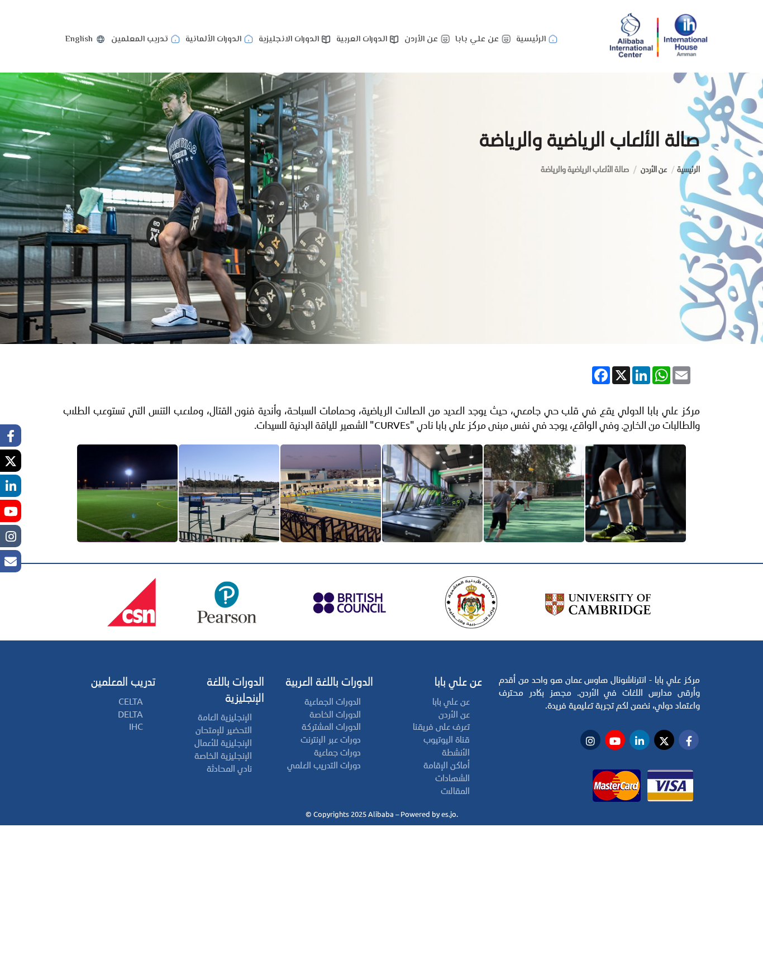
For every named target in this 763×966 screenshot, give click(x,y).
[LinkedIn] (10, 486)
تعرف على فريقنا (441, 727)
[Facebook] (10, 435)
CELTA (130, 702)
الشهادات (452, 778)
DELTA (130, 714)
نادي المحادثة (229, 769)
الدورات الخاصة (335, 714)
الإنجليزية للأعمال (223, 743)
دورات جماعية (337, 752)
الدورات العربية (361, 39)
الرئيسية (531, 39)
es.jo (448, 814)
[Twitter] (10, 460)
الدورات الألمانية (213, 39)
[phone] (10, 561)
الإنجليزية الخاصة (223, 756)
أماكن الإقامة (446, 765)
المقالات (455, 791)
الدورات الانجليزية (289, 39)
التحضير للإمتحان (223, 730)
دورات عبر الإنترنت (331, 739)
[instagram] (10, 536)
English (79, 39)
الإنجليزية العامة (225, 717)
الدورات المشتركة (331, 727)
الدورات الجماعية (332, 702)
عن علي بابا (477, 39)
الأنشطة (456, 752)
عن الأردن (421, 39)
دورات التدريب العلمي (324, 765)
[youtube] (10, 511)
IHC (136, 727)
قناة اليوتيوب (446, 739)
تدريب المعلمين (139, 39)
